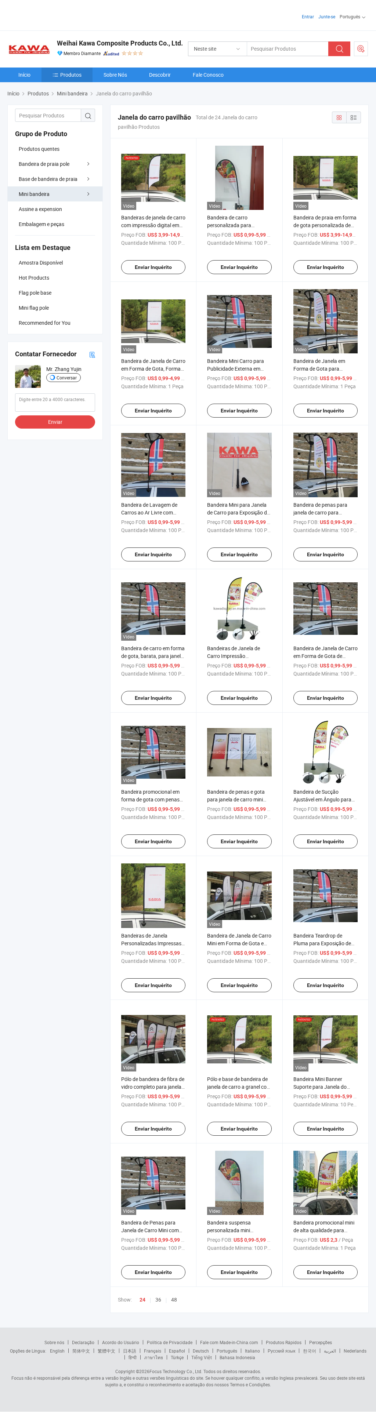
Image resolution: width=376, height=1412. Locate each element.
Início (24, 74)
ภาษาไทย (153, 1357)
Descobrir (160, 74)
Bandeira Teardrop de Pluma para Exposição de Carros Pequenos (322, 943)
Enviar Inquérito (153, 267)
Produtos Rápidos (283, 1342)
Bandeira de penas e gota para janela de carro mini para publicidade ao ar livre (237, 799)
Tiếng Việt (201, 1357)
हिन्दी (133, 1357)
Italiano (252, 1351)
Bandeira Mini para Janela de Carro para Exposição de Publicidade (238, 512)
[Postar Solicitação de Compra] (361, 48)
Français (152, 1351)
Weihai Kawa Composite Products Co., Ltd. (120, 43)
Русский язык (281, 1351)
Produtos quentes (39, 148)
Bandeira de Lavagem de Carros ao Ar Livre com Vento (149, 512)
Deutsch (201, 1351)
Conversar (67, 378)
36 (158, 1299)
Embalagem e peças (41, 224)
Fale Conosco (208, 74)
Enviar (55, 421)
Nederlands (355, 1351)
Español (177, 1351)
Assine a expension (40, 208)
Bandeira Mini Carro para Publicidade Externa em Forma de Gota (235, 368)
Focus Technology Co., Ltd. (175, 1371)
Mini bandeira (34, 193)
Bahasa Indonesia (237, 1357)
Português (227, 1351)
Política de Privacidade (169, 1342)
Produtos (71, 74)
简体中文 (81, 1351)
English (57, 1351)
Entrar (308, 16)
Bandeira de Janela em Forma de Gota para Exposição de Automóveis (322, 368)
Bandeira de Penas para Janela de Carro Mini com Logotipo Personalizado (150, 1230)
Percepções (320, 1342)
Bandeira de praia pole (44, 163)
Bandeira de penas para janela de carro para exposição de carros (320, 512)
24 (142, 1300)
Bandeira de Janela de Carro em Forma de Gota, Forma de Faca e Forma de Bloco (153, 368)
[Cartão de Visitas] (92, 354)
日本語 (129, 1351)
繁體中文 (106, 1351)
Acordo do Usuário (120, 1342)
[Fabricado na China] (54, 14)
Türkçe (177, 1357)
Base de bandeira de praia (48, 178)
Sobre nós (54, 1342)
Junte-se (326, 16)
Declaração (83, 1342)
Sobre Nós (115, 74)
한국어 (309, 1351)
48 (174, 1299)
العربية (330, 1351)
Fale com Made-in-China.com (229, 1342)
